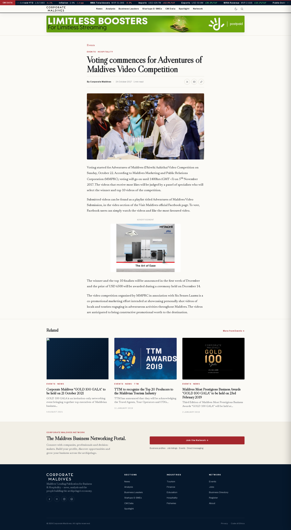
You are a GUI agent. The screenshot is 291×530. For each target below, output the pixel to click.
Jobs (211, 487)
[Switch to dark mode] (235, 8)
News (99, 9)
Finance (171, 487)
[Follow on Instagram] (64, 499)
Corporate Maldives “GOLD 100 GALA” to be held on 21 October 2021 (76, 391)
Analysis (110, 9)
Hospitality (172, 497)
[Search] (242, 8)
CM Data (170, 9)
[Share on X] (187, 82)
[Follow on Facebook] (49, 499)
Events (91, 45)
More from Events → (234, 331)
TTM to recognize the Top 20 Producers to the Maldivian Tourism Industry (143, 391)
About (212, 503)
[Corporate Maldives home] (56, 8)
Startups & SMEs (152, 9)
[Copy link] (201, 82)
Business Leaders (129, 9)
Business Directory (218, 492)
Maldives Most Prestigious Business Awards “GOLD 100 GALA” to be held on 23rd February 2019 (211, 393)
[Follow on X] (57, 499)
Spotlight (184, 9)
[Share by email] (194, 82)
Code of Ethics (238, 523)
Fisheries (171, 503)
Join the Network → (197, 440)
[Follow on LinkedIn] (71, 499)
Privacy (224, 523)
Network (198, 9)
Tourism (171, 481)
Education (172, 492)
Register (213, 497)
